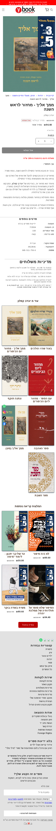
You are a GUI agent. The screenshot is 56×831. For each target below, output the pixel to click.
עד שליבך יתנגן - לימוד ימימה (15, 555)
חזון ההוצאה (46, 720)
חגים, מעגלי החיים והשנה (23, 95)
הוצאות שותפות (45, 730)
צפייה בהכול (28, 625)
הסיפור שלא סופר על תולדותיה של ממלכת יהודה (41, 610)
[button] (3, 10)
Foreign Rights (45, 733)
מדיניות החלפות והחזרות (41, 691)
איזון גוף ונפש (46, 666)
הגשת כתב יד (46, 723)
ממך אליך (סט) (15, 448)
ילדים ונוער (47, 656)
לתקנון (20, 799)
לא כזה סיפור (41, 553)
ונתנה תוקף (15, 398)
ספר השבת (41, 495)
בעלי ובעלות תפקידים (42, 716)
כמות (51, 135)
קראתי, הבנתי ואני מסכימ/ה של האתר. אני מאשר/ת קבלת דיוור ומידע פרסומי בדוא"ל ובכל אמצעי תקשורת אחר (30, 802)
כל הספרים (47, 669)
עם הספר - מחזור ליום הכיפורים (41, 400)
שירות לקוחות (46, 681)
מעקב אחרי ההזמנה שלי (41, 698)
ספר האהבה (41, 448)
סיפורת (49, 649)
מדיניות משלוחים (44, 688)
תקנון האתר (47, 684)
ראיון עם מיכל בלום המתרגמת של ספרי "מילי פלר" (28, 748)
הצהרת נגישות (45, 701)
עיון (50, 652)
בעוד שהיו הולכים (41, 348)
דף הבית (50, 95)
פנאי (50, 663)
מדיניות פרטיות (45, 694)
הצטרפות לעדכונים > (28, 813)
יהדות (40, 95)
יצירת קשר (47, 726)
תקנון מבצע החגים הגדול (40, 705)
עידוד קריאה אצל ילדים (41, 745)
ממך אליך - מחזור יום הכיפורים (15, 350)
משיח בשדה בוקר (14, 607)
